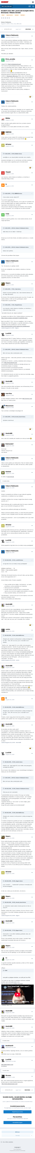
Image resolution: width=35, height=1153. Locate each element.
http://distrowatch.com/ (7, 1064)
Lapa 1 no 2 (18, 29)
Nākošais (28, 29)
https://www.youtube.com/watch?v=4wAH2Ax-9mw (14, 318)
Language (17, 1147)
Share (18, 1132)
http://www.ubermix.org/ (10, 362)
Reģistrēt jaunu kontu (17, 1111)
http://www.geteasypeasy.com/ (9, 1083)
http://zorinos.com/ (27, 398)
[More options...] (32, 36)
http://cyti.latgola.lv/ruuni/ (14, 64)
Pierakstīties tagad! (17, 1122)
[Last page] (33, 29)
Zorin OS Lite (10, 476)
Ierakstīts (12, 37)
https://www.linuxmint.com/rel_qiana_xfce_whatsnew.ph (15, 326)
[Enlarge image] (11, 70)
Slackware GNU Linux (12, 76)
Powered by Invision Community (17, 1150)
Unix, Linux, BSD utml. (16, 23)
